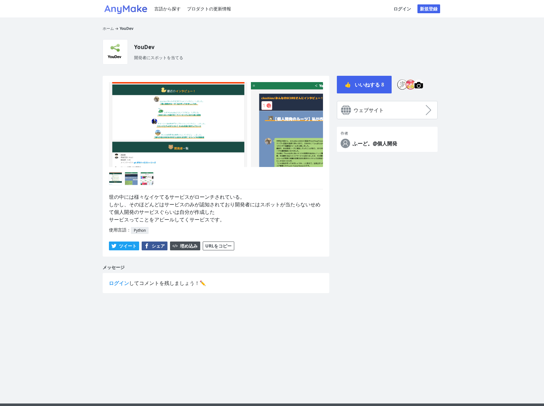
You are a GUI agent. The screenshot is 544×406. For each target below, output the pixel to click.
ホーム (108, 28)
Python (140, 230)
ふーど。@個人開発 (375, 143)
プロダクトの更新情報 (209, 9)
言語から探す (167, 9)
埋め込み (189, 246)
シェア (158, 246)
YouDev (126, 28)
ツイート (128, 246)
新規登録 (429, 9)
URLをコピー (218, 246)
